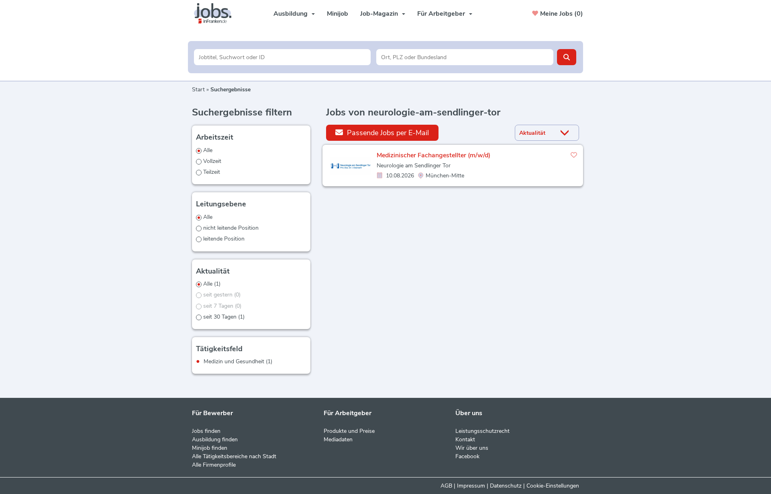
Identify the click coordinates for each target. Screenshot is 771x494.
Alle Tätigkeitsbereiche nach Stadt (234, 456)
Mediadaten (338, 439)
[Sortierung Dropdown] (567, 133)
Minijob (337, 13)
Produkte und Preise (349, 431)
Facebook (467, 456)
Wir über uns (471, 448)
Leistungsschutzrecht (482, 431)
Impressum (471, 486)
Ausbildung (290, 13)
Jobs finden (206, 431)
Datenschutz (506, 486)
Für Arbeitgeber (441, 13)
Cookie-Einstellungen (552, 486)
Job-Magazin (379, 13)
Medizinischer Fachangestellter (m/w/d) (433, 155)
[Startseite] (215, 13)
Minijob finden (209, 448)
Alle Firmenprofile (214, 465)
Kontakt (465, 439)
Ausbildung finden (215, 439)
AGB (446, 486)
